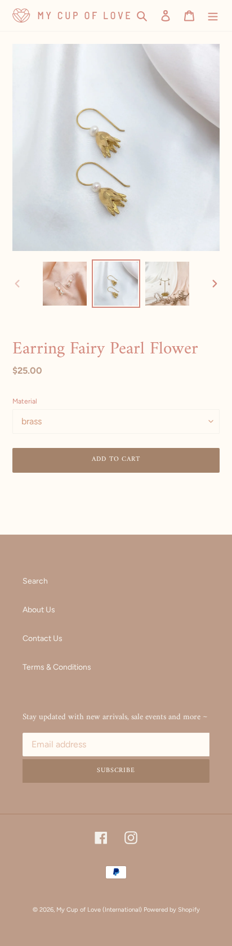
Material (24, 401)
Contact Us (43, 638)
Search (35, 581)
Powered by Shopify (172, 909)
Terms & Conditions (57, 667)
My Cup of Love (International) (99, 909)
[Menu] (213, 16)
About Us (39, 610)
